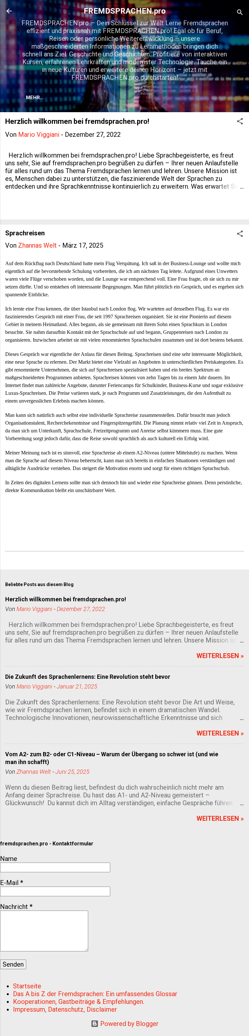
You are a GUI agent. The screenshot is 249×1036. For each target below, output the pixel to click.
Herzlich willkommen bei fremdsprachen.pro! (77, 121)
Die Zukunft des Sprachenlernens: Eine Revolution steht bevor (87, 676)
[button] (240, 122)
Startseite (27, 986)
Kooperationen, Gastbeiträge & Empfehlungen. (78, 1002)
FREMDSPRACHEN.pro (125, 11)
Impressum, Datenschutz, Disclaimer (65, 1009)
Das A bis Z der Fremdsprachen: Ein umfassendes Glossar (95, 994)
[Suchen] (240, 13)
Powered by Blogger (129, 1024)
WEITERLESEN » (220, 656)
